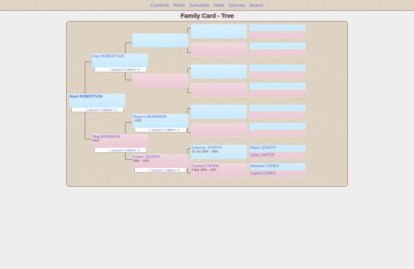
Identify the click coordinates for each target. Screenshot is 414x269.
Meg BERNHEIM (106, 136)
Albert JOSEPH (263, 147)
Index (218, 5)
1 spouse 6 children (123, 69)
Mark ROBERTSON (86, 96)
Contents (160, 5)
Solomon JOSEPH (207, 147)
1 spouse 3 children (123, 150)
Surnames (199, 5)
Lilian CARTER (262, 155)
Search (256, 5)
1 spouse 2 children (99, 109)
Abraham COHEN (264, 166)
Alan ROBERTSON (108, 56)
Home (179, 5)
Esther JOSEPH (146, 157)
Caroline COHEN (205, 166)
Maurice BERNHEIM (149, 117)
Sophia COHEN (262, 173)
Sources (236, 5)
